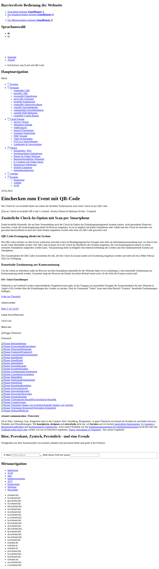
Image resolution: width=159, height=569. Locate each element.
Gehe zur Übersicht (10, 296)
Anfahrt (17, 182)
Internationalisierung (24, 170)
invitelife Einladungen (24, 101)
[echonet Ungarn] (9, 402)
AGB (16, 185)
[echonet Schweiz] (10, 388)
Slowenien (26, 394)
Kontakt (12, 177)
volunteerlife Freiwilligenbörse (29, 110)
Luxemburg (28, 374)
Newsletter (12, 489)
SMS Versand (20, 136)
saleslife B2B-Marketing (26, 113)
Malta (19, 377)
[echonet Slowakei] (10, 391)
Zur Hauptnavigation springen (30, 14)
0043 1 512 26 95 (10, 308)
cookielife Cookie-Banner (26, 115)
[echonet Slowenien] (11, 394)
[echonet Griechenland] (12, 354)
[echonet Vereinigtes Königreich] (17, 408)
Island (20, 360)
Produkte (13, 87)
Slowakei (24, 391)
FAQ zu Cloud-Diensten (26, 141)
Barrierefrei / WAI (22, 150)
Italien (20, 363)
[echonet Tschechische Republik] (17, 399)
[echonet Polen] (9, 382)
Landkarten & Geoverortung (28, 144)
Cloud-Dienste (15, 119)
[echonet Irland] (9, 357)
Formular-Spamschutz (24, 133)
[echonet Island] (9, 360)
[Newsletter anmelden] (41, 455)
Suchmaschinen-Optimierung (28, 153)
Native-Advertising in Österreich (85, 429)
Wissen (12, 148)
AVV (10, 481)
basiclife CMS (21, 93)
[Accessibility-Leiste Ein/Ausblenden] (2, 52)
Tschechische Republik (45, 399)
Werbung (11, 487)
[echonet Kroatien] (10, 368)
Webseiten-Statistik (23, 124)
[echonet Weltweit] (10, 410)
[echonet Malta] (9, 377)
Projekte (12, 84)
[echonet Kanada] (10, 366)
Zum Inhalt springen (25, 11)
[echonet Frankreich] (11, 352)
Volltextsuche (20, 127)
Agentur (12, 173)
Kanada (22, 366)
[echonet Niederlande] (12, 380)
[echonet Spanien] (10, 396)
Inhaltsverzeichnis (16, 478)
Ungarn (22, 402)
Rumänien (26, 385)
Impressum (19, 180)
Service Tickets (21, 122)
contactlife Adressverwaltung (28, 104)
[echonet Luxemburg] (12, 374)
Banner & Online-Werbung (27, 156)
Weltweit (24, 410)
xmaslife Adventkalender (26, 107)
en (8, 36)
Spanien (23, 396)
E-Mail (7, 455)
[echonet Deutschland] (12, 346)
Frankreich (27, 352)
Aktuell (11, 60)
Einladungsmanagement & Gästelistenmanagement (114, 427)
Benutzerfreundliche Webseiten (29, 159)
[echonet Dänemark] (11, 349)
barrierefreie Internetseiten (127, 424)
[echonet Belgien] (10, 343)
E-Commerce (147, 424)
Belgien (22, 343)
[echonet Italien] (9, 363)
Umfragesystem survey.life (14, 429)
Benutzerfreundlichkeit (12, 427)
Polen (19, 382)
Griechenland (30, 354)
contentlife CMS (22, 90)
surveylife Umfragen (24, 99)
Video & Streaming (23, 138)
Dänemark (26, 349)
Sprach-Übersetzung (24, 130)
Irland (20, 357)
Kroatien (24, 368)
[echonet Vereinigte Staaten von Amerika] (21, 405)
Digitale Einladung (23, 167)
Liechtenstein (30, 371)
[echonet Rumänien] (11, 385)
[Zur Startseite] (8, 43)
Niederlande (29, 380)
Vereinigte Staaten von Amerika (57, 405)
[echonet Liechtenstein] (12, 371)
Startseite (11, 57)
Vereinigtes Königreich (45, 408)
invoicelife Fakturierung (25, 96)
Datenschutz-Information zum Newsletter (21, 448)
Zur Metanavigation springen (29, 20)
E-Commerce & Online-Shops (28, 162)
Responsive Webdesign (25, 164)
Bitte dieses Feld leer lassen (56, 455)
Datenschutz (13, 484)
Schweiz (23, 388)
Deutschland (29, 346)
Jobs (9, 476)
